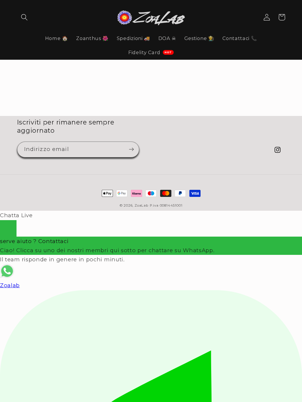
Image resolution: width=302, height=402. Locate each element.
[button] (24, 17)
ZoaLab (141, 205)
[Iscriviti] (131, 149)
